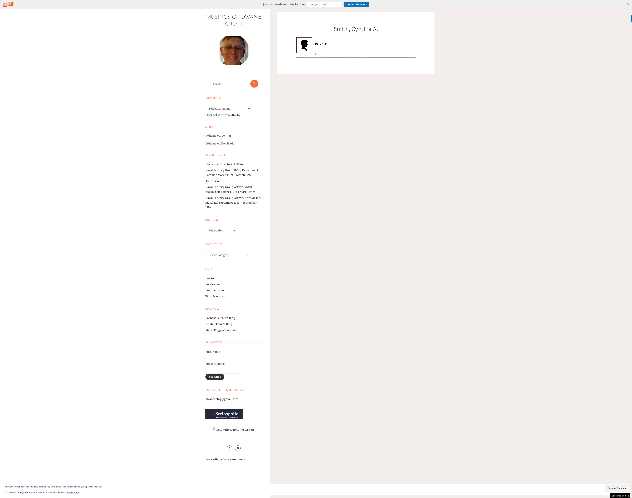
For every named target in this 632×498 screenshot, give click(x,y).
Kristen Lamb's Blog (218, 324)
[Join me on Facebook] (238, 448)
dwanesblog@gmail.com (221, 399)
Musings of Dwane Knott (233, 21)
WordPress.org (215, 296)
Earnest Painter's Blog (220, 318)
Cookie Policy (72, 492)
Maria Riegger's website (221, 330)
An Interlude (213, 181)
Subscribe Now (356, 4)
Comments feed (215, 290)
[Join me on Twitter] (229, 448)
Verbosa (224, 459)
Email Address (215, 363)
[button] (316, 4)
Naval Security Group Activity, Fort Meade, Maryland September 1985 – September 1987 (233, 202)
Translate (233, 114)
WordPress (238, 459)
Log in (209, 278)
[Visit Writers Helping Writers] (234, 429)
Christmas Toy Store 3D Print (224, 164)
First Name (212, 351)
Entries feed (213, 284)
